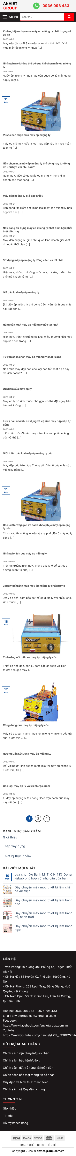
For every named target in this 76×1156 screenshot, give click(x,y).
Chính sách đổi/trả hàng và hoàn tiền (28, 1067)
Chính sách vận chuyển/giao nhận (26, 1053)
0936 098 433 (55, 6)
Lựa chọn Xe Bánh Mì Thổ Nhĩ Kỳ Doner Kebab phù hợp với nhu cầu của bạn (43, 876)
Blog (40, 1145)
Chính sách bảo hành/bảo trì (22, 1060)
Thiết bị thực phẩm (17, 856)
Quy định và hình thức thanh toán (25, 1082)
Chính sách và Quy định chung (24, 1089)
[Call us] (36, 6)
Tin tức (7, 1116)
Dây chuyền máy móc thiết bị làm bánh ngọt (43, 928)
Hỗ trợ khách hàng (15, 1123)
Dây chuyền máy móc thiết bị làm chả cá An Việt (42, 889)
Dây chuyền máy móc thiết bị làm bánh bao (43, 902)
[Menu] (11, 13)
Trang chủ (27, 1145)
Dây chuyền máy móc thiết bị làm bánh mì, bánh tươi (43, 915)
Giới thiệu (10, 837)
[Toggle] (71, 846)
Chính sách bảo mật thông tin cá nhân (29, 1075)
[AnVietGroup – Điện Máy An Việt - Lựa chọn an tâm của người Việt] (17, 6)
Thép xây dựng (14, 846)
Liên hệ (51, 1145)
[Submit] (69, 17)
